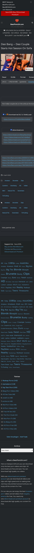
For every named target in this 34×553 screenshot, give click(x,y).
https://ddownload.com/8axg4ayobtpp (17, 135)
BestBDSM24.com (8, 7)
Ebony (9, 277)
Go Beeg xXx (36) (9, 422)
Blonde (17, 269)
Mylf (2, 344)
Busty (19, 274)
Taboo (13, 361)
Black (25, 310)
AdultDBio (24, 263)
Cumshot (5, 185)
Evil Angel (26, 328)
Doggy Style (19, 325)
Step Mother (20, 359)
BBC (27, 307)
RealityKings (12, 353)
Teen (11, 364)
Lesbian (3, 285)
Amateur (7, 180)
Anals (22, 304)
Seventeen (21, 191)
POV (14, 287)
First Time (23, 332)
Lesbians (9, 285)
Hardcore (29, 278)
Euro (14, 277)
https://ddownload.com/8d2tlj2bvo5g (17, 142)
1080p (11, 263)
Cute (2, 325)
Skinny (8, 356)
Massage (3, 341)
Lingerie (26, 338)
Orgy (22, 346)
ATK (2, 307)
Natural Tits (11, 191)
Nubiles (3, 346)
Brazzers (3, 274)
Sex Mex (3, 356)
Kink (24, 335)
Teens (15, 291)
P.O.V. (3, 287)
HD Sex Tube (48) (9, 394)
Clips (22, 180)
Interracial (22, 282)
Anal (16, 266)
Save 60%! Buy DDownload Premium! (15, 13)
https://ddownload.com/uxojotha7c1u (17, 140)
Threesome (24, 291)
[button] (31, 2)
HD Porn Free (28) (10, 425)
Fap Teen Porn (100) (10, 387)
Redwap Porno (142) (10, 381)
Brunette (15, 180)
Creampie (4, 278)
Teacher (22, 361)
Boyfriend (20, 314)
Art (20, 266)
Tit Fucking (5, 196)
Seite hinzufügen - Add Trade (17, 437)
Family (18, 277)
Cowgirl (14, 322)
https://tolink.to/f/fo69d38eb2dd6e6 (17, 119)
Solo (2, 291)
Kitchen (27, 335)
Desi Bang (13, 185)
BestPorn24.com (8, 5)
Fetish (23, 278)
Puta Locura (23, 349)
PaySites (9, 288)
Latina (30, 282)
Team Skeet (8, 291)
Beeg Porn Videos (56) (11, 391)
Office (18, 346)
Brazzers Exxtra (5, 317)
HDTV (3, 335)
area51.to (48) (8, 398)
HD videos (8, 281)
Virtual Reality (16, 367)
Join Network (7, 10)
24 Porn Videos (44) (10, 408)
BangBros (15, 307)
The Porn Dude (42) (10, 415)
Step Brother (23, 356)
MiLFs (24, 341)
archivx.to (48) (7, 401)
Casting (30, 318)
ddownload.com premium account (16, 499)
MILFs (15, 285)
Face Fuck (4, 332)
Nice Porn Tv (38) (9, 419)
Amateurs (10, 266)
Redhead (27, 287)
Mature (8, 341)
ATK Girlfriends (8, 307)
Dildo (13, 325)
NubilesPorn (25, 285)
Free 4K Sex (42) (9, 412)
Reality (20, 287)
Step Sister (28, 359)
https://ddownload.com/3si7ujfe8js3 (17, 137)
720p (5, 263)
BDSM (31, 307)
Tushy (10, 367)
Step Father (13, 359)
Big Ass (29, 266)
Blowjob (25, 270)
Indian (26, 185)
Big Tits (9, 269)
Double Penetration (6, 328)
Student (9, 361)
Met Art (13, 341)
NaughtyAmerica (27, 344)
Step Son (3, 361)
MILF (3, 191)
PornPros (12, 349)
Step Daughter (5, 359)
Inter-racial (15, 281)
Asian (23, 266)
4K (2, 263)
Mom (19, 284)
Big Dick (3, 270)
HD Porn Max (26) (10, 429)
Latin (27, 281)
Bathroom (22, 307)
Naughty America (16, 344)
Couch (9, 322)
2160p (17, 263)
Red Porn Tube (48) (9, 405)
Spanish (17, 356)
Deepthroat (7, 325)
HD (20, 185)
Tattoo (17, 361)
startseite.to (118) (9, 384)
